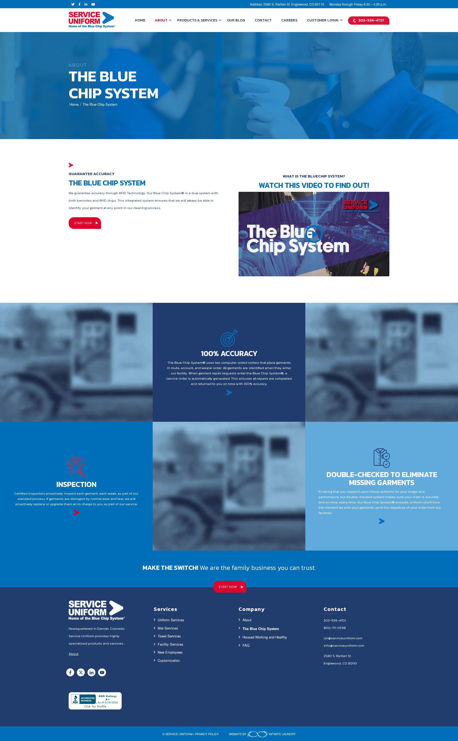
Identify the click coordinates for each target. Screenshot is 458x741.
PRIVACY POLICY (207, 734)
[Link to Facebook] (70, 672)
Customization (169, 660)
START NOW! (227, 586)
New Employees (170, 652)
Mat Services (168, 628)
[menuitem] (140, 20)
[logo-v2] (92, 20)
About (247, 619)
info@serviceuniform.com (344, 645)
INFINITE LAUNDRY (282, 734)
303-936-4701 (335, 620)
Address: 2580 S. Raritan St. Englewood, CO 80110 (287, 4)
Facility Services (170, 644)
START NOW (83, 223)
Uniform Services (171, 619)
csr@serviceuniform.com (343, 638)
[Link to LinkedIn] (91, 672)
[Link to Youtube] (102, 672)
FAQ (246, 645)
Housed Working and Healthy (265, 637)
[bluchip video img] (314, 234)
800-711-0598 (335, 627)
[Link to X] (81, 672)
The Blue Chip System (261, 628)
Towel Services (169, 635)
